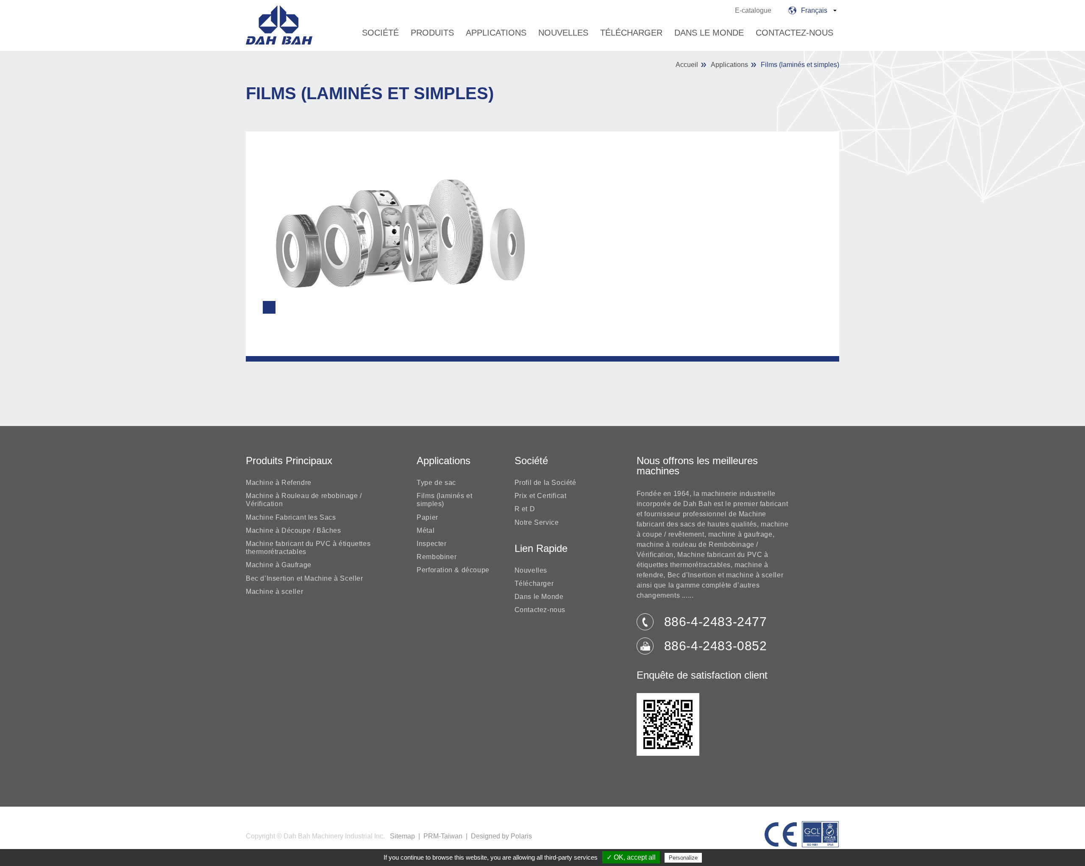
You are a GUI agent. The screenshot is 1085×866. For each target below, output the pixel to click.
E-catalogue (753, 10)
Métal (425, 530)
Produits (432, 32)
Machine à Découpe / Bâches (293, 530)
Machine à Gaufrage (279, 564)
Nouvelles (563, 32)
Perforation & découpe (453, 570)
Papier (427, 517)
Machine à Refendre (279, 482)
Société (380, 32)
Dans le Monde (709, 32)
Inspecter (431, 543)
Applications (496, 32)
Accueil (687, 64)
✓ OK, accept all (631, 857)
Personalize (683, 858)
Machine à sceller (274, 591)
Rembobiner (436, 556)
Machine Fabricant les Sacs (291, 517)
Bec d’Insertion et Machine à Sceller (304, 578)
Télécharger (631, 32)
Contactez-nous (794, 32)
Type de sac (436, 482)
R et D (525, 508)
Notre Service (537, 522)
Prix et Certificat (541, 495)
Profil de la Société (545, 482)
